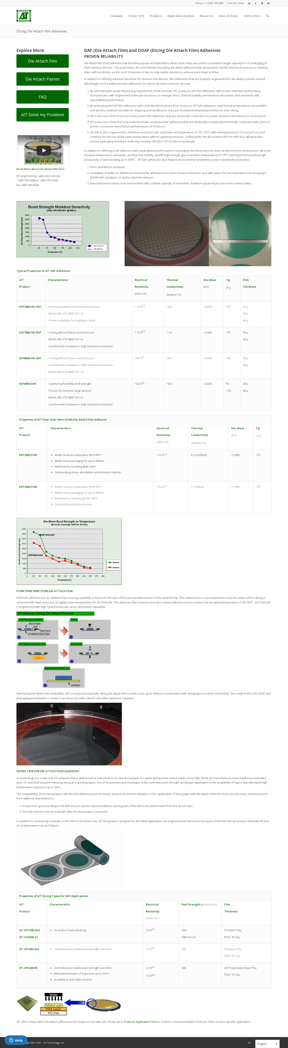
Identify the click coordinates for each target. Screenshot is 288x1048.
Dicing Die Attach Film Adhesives (41, 31)
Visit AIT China (235, 3)
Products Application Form (141, 1022)
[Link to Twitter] (262, 3)
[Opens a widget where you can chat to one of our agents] (15, 1040)
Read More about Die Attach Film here (40, 169)
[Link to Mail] (268, 3)
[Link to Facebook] (256, 3)
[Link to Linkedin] (249, 3)
